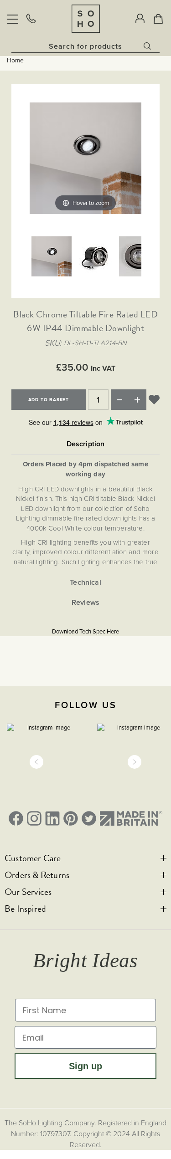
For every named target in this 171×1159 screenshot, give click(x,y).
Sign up (85, 1066)
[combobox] (85, 46)
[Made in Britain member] (131, 818)
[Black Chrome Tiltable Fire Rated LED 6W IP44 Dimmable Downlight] (51, 257)
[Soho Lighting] (86, 18)
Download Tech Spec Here (85, 631)
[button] (36, 762)
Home (15, 60)
